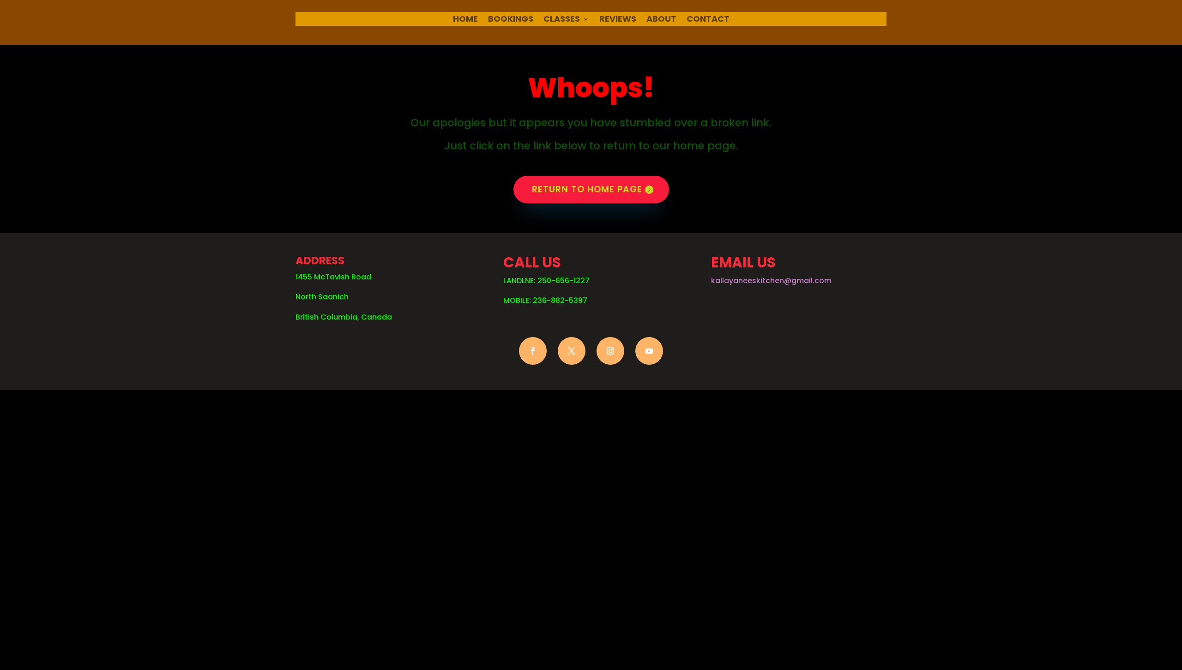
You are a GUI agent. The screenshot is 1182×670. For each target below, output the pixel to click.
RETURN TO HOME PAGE (587, 189)
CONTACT (708, 20)
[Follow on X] (571, 351)
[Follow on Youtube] (649, 351)
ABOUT (661, 20)
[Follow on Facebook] (533, 351)
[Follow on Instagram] (610, 351)
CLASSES (561, 20)
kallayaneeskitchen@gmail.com (771, 280)
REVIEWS (617, 20)
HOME (465, 20)
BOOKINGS (510, 20)
